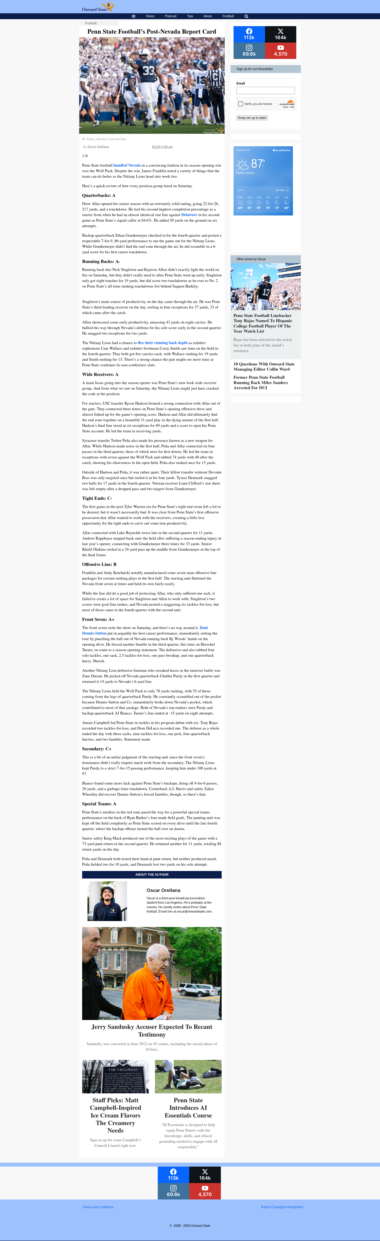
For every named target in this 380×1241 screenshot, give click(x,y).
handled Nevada (127, 165)
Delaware (189, 214)
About (207, 16)
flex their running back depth (163, 342)
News (150, 16)
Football (228, 16)
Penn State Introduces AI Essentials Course (188, 1107)
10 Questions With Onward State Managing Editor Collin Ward (264, 366)
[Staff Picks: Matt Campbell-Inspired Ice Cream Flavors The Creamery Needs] (115, 1092)
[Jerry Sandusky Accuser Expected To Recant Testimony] (152, 1018)
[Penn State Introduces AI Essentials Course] (188, 1092)
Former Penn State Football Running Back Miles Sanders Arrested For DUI (261, 382)
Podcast (170, 16)
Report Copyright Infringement (282, 1207)
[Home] (98, 10)
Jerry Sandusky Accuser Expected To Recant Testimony (151, 1030)
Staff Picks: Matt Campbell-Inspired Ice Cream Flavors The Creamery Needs (115, 1115)
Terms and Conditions (98, 1207)
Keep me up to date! (252, 118)
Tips (190, 16)
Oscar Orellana (98, 147)
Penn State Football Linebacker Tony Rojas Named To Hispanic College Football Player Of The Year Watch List (263, 323)
